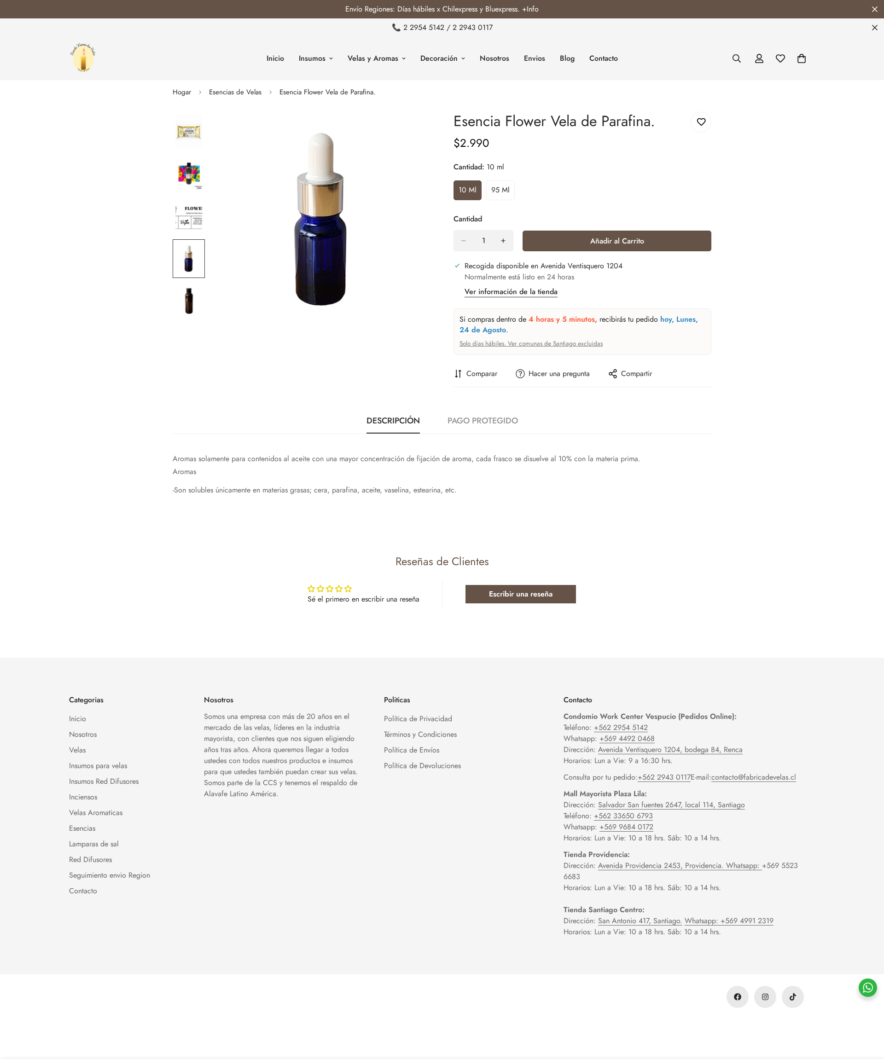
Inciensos (83, 797)
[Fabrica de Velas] (83, 58)
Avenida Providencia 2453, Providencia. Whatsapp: (680, 865)
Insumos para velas (98, 765)
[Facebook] (738, 997)
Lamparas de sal (94, 844)
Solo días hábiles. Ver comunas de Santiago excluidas (531, 343)
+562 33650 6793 (623, 815)
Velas (77, 750)
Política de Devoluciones (422, 765)
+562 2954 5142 (621, 727)
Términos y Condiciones (420, 734)
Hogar (182, 92)
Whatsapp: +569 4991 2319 (729, 920)
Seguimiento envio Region (109, 875)
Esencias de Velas (235, 92)
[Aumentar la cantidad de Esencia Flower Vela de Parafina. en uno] (503, 241)
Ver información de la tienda (511, 291)
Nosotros (494, 58)
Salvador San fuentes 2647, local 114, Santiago (671, 804)
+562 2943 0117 (664, 777)
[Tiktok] (793, 997)
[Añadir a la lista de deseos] (701, 122)
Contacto (603, 58)
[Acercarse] (411, 131)
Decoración (439, 58)
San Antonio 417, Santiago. (640, 920)
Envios (534, 58)
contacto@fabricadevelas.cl (753, 777)
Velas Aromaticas (95, 812)
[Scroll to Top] (866, 1008)
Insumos (312, 58)
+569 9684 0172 (626, 827)
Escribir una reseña (520, 594)
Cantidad (468, 219)
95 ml (503, 192)
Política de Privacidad (418, 718)
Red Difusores (90, 859)
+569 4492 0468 (627, 738)
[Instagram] (765, 997)
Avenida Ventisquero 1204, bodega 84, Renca (670, 749)
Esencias (82, 828)
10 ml (470, 192)
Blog (567, 58)
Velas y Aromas (373, 58)
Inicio (275, 58)
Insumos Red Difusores (104, 781)
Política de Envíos (411, 750)
